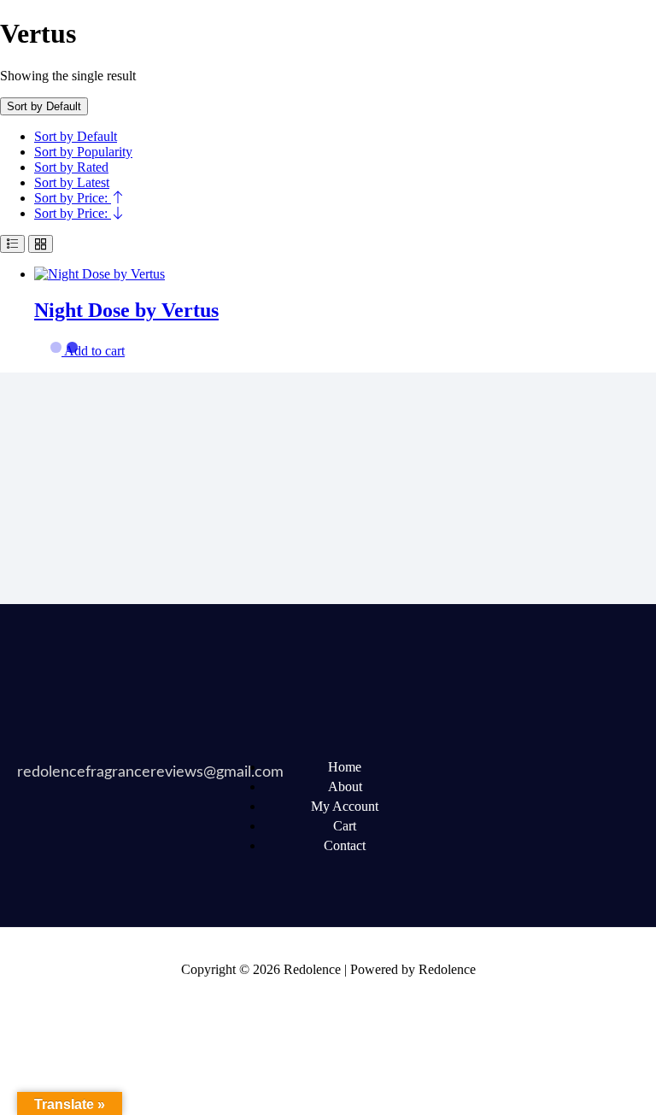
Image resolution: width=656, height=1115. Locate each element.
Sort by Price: (72, 198)
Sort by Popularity (83, 151)
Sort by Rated (71, 167)
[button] (94, 350)
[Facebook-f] (464, 767)
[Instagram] (529, 813)
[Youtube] (594, 767)
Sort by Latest (71, 182)
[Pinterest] (464, 813)
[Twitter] (529, 767)
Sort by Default (75, 136)
